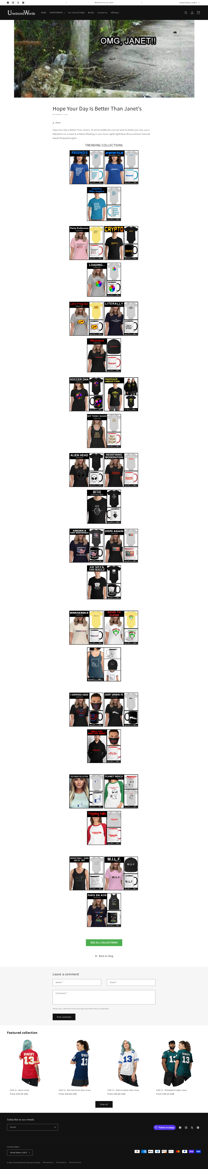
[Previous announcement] (66, 2)
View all (104, 1104)
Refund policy (48, 1162)
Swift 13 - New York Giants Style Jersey (75, 1090)
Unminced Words (19, 1162)
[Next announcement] (142, 2)
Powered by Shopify (33, 1162)
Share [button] (58, 122)
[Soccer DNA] (86, 411)
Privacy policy (61, 1162)
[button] (57, 13)
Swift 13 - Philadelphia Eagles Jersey (171, 1090)
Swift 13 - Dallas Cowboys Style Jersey (123, 1090)
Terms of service (75, 1162)
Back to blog (106, 956)
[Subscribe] (55, 1127)
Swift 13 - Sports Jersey (19, 1090)
